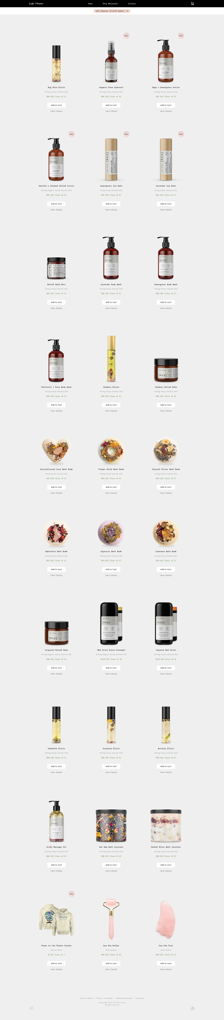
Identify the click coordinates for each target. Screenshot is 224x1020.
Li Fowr (36, 4)
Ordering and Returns (124, 998)
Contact (132, 4)
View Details (56, 111)
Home (90, 4)
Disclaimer (109, 998)
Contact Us (139, 998)
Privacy (99, 998)
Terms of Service (86, 998)
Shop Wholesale (110, 4)
